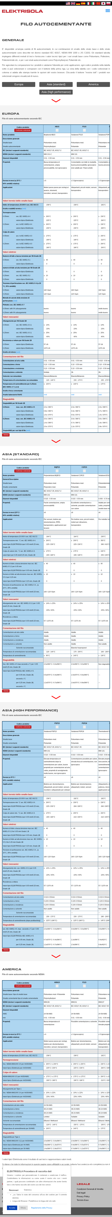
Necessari (13, 1190)
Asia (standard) (56, 84)
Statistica (27, 1190)
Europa (18, 84)
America (93, 84)
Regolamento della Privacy (41, 1208)
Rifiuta (23, 1208)
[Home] (22, 11)
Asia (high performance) (56, 91)
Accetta (12, 1208)
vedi (45, 395)
